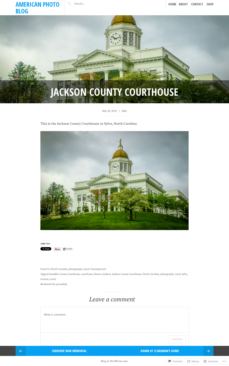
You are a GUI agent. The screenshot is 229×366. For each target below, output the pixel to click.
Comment (177, 339)
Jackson (107, 274)
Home (172, 4)
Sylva (184, 274)
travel (86, 269)
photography (75, 269)
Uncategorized (98, 269)
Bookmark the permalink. (53, 284)
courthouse (87, 274)
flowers (98, 274)
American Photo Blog (37, 7)
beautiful (53, 274)
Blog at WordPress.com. (114, 361)
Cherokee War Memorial (69, 351)
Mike (124, 110)
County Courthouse (69, 274)
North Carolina (59, 269)
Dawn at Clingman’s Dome (160, 351)
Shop (210, 4)
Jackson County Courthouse (126, 274)
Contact (197, 4)
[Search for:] (88, 3)
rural (177, 274)
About (183, 4)
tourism (44, 279)
